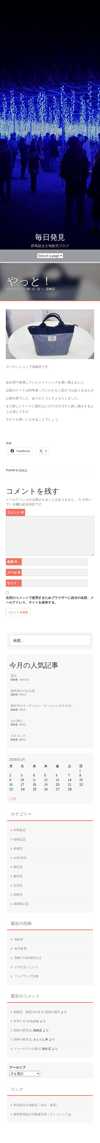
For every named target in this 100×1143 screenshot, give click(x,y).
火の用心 (17, 721)
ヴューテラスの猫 (25, 1048)
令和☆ (18, 1021)
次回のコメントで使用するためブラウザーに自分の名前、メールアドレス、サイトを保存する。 (50, 599)
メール (14, 572)
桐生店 (22, 709)
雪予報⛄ (20, 948)
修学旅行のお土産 (23, 691)
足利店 (18, 885)
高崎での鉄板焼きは (27, 958)
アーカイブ (17, 1067)
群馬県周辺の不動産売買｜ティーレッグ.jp (42, 1114)
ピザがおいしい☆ (26, 967)
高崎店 (50, 289)
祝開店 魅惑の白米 (27, 1012)
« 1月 (12, 798)
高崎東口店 (21, 904)
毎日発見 (50, 237)
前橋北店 (19, 839)
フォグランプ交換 (26, 976)
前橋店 (22, 724)
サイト (12, 583)
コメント (15, 512)
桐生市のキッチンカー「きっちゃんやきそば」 (42, 705)
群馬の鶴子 (52, 1012)
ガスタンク (18, 735)
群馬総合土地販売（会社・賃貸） (36, 1105)
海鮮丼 (18, 939)
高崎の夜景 (21, 1030)
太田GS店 (24, 679)
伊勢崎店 (19, 830)
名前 (12, 561)
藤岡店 (22, 739)
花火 (14, 675)
